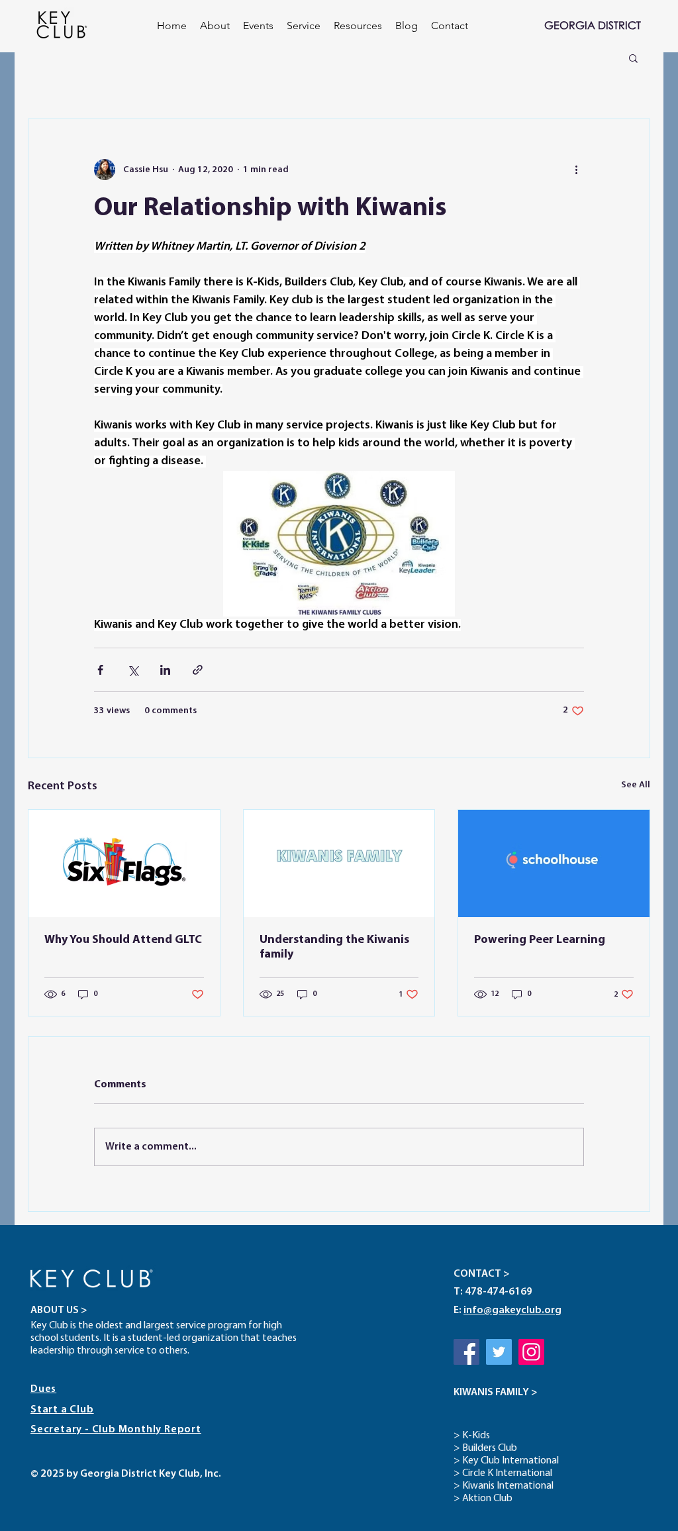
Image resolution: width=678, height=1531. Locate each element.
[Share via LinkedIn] (165, 670)
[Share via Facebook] (100, 670)
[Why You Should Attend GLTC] (124, 863)
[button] (258, 25)
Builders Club (489, 1448)
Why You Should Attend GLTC (123, 940)
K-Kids (476, 1435)
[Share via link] (197, 670)
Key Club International (510, 1461)
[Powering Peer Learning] (554, 863)
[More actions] (576, 169)
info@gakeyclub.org (512, 1310)
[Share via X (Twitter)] (132, 670)
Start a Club (62, 1410)
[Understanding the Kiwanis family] (339, 863)
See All (635, 785)
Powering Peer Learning (539, 940)
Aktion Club (487, 1498)
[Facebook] (466, 1352)
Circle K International (507, 1473)
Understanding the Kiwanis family (334, 947)
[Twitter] (499, 1352)
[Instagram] (531, 1352)
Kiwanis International (508, 1486)
